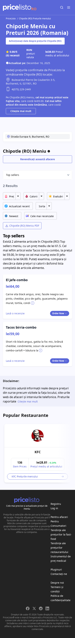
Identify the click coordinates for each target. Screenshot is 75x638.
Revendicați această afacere (37, 159)
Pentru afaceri (59, 517)
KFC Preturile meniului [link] (25, 476)
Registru (56, 504)
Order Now (58, 313)
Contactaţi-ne (59, 574)
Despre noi (57, 582)
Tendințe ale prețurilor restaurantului (59, 547)
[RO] (17, 7)
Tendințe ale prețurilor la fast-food (61, 534)
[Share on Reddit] (41, 608)
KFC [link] (38, 452)
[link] (37, 435)
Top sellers (12, 175)
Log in (54, 508)
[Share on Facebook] (27, 608)
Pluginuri (56, 569)
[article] (37, 453)
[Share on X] (34, 608)
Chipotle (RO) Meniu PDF (24, 225)
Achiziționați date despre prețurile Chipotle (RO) (35, 41)
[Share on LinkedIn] (47, 608)
